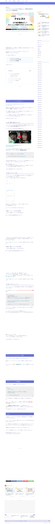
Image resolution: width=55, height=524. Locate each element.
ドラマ (40, 57)
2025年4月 (40, 86)
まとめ (11, 82)
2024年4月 (40, 110)
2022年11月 (40, 143)
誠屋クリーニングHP (11, 276)
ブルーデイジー (27, 3)
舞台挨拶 (40, 51)
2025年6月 (40, 82)
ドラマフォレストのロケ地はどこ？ (15, 73)
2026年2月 (40, 65)
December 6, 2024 (22, 156)
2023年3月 (40, 135)
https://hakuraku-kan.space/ (10, 146)
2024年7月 (40, 104)
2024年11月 (40, 96)
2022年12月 (40, 141)
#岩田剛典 (25, 391)
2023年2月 (40, 137)
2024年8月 (40, 102)
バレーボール (41, 44)
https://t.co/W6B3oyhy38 (25, 300)
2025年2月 (40, 90)
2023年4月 (40, 133)
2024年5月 (40, 108)
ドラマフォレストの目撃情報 (14, 80)
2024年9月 (40, 100)
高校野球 (40, 46)
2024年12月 (40, 94)
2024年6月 (40, 106)
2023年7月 (40, 129)
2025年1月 (40, 92)
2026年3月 (40, 63)
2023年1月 (40, 139)
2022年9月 (40, 147)
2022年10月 (40, 145)
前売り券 (40, 53)
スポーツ (40, 42)
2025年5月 (40, 84)
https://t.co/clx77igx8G (15, 300)
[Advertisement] (20, 40)
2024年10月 (40, 98)
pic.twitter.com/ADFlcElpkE (11, 392)
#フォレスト (20, 300)
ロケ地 (6, 7)
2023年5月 (40, 131)
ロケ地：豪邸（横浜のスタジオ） (15, 74)
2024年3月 (40, 112)
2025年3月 (40, 88)
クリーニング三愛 (10, 239)
